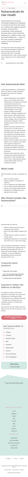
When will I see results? (10, 271)
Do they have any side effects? (12, 278)
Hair (7, 8)
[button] (25, 3)
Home (3, 8)
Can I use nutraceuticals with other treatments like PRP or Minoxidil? (13, 274)
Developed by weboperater (14, 472)
